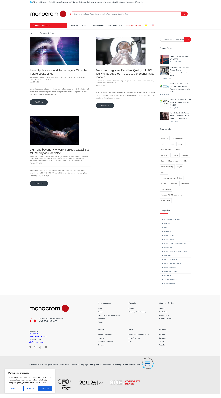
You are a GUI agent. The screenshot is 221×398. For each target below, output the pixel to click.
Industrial (60, 158)
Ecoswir (177, 149)
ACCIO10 (164, 138)
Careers (84, 25)
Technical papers (74, 160)
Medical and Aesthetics (172, 263)
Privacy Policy (95, 365)
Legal (86, 365)
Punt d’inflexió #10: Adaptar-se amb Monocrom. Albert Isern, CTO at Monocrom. (180, 115)
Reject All (30, 388)
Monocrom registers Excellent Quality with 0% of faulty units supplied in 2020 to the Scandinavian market (125, 74)
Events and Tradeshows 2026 (139, 335)
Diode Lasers (59, 77)
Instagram (163, 338)
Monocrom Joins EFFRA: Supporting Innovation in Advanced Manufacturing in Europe (180, 87)
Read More (39, 102)
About (100, 308)
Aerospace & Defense (37, 77)
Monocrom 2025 (37, 365)
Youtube (162, 345)
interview (185, 155)
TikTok (161, 341)
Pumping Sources (36, 79)
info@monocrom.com (36, 342)
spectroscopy (166, 189)
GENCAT (164, 155)
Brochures (101, 319)
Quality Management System (171, 178)
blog (52, 157)
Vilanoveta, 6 (33, 334)
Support (162, 308)
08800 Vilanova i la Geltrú (38, 336)
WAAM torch (165, 201)
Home (32, 33)
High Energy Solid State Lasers (74, 77)
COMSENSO (49, 77)
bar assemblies (177, 138)
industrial (175, 155)
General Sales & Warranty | (112, 365)
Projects (100, 322)
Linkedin (162, 335)
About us (74, 25)
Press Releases (101, 83)
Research (45, 79)
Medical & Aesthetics (105, 335)
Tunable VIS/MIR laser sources (172, 195)
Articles (47, 157)
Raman (164, 184)
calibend (164, 144)
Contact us (163, 312)
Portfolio (131, 308)
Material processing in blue (178, 161)
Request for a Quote (133, 25)
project (179, 166)
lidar (162, 161)
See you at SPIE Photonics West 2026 (179, 57)
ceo (172, 144)
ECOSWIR (168, 247)
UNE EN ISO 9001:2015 (131, 365)
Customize (15, 388)
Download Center (97, 25)
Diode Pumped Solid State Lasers (176, 243)
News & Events (113, 25)
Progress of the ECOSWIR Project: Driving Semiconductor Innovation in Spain (180, 71)
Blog (130, 341)
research (174, 184)
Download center (165, 319)
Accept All (45, 388)
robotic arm (185, 184)
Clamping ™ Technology (137, 312)
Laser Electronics (147, 81)
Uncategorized (169, 283)
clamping (57, 157)
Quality (163, 172)
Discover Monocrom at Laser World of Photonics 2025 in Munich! (180, 102)
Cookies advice (77, 365)
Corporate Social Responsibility (109, 315)
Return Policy (164, 315)
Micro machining (167, 166)
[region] (30, 381)
